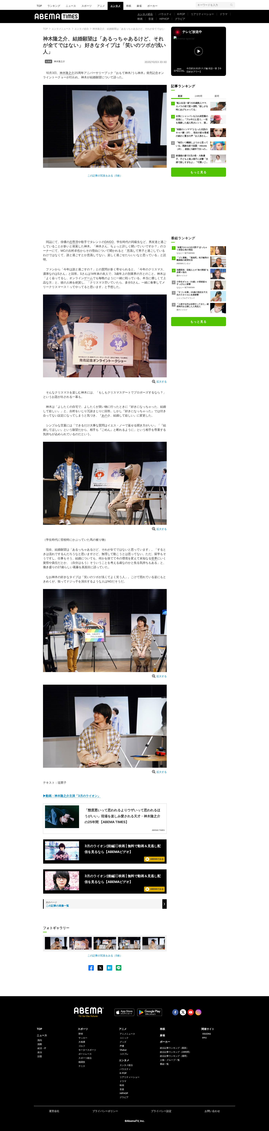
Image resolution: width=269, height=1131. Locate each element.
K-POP (181, 14)
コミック (124, 1037)
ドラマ (223, 14)
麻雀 (139, 5)
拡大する (161, 381)
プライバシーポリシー (105, 1111)
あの (104, 415)
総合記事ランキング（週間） (174, 1056)
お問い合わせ (212, 1111)
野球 (81, 1033)
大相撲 (82, 1041)
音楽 (151, 18)
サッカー (83, 1037)
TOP (39, 5)
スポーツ (86, 5)
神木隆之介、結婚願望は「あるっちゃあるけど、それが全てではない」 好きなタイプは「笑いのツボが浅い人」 (152, 28)
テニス (82, 1066)
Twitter (183, 1012)
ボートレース (85, 1054)
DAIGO (109, 242)
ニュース (71, 5)
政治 (40, 1052)
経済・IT (42, 1048)
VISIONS (206, 1033)
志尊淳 (73, 242)
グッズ (123, 1041)
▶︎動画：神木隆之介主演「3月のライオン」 (71, 796)
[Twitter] (98, 968)
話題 (40, 1056)
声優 (122, 1045)
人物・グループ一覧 (170, 1060)
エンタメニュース (61, 28)
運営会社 (54, 1111)
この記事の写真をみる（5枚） (104, 175)
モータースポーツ (87, 1050)
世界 (154, 558)
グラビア (180, 18)
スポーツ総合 (85, 1058)
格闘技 (82, 1062)
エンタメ (115, 5)
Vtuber (123, 1050)
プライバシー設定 (161, 1111)
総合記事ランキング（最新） (174, 1047)
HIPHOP (164, 18)
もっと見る (198, 172)
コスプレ (124, 1054)
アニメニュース (127, 1033)
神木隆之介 (59, 61)
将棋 (128, 5)
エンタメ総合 (145, 14)
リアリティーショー (202, 14)
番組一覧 (164, 1064)
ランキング (53, 5)
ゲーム (88, 278)
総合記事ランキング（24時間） (175, 1052)
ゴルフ (82, 1045)
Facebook (175, 1012)
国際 (40, 1044)
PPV (204, 1037)
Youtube (191, 1012)
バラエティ (165, 14)
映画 (140, 18)
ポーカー (152, 5)
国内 (40, 1040)
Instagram (198, 1012)
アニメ (101, 5)
